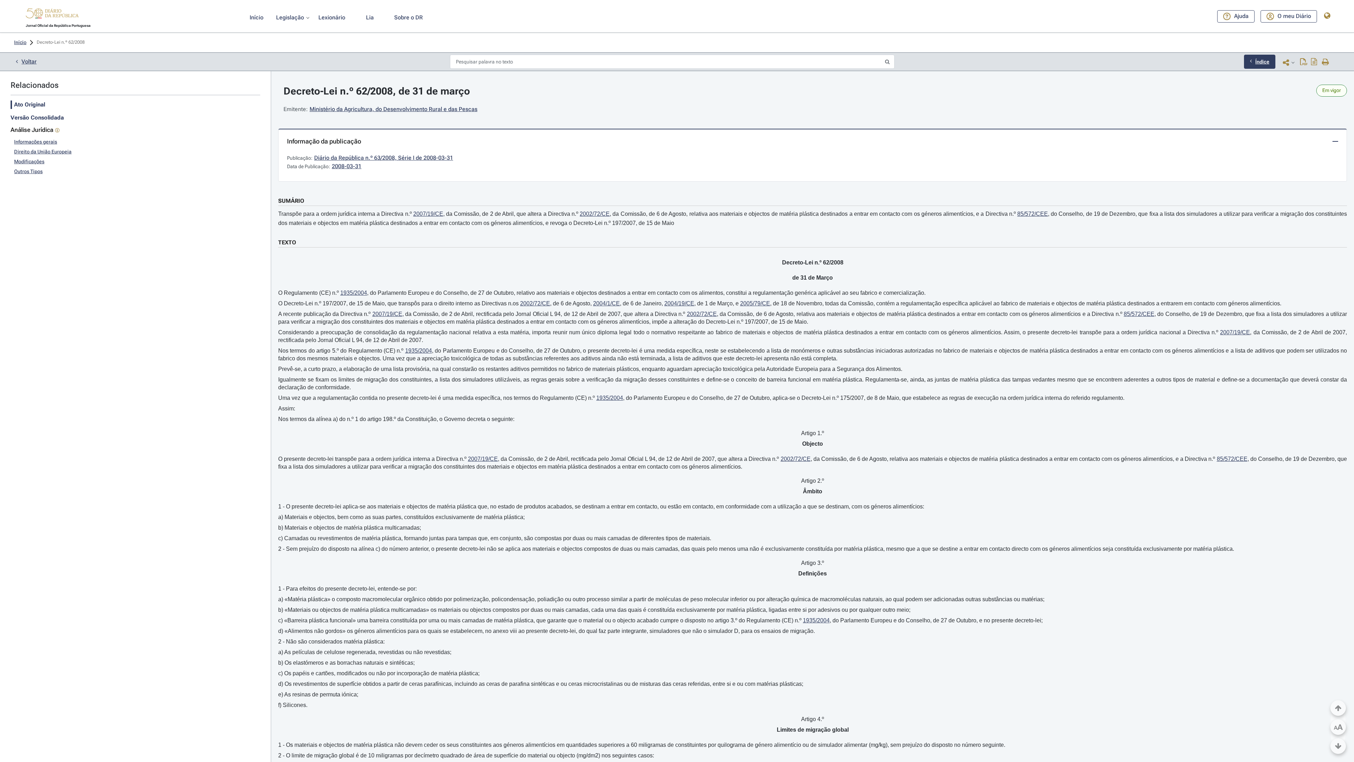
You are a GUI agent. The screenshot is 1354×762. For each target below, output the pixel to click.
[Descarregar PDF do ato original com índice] (1314, 62)
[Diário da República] (52, 15)
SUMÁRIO (291, 200)
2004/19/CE (679, 303)
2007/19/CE (428, 214)
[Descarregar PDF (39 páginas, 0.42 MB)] (1303, 62)
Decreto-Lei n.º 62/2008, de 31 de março (376, 91)
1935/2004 (353, 293)
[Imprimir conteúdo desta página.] (1325, 62)
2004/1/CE (606, 303)
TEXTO (287, 242)
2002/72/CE (595, 214)
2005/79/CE (755, 303)
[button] (52, 14)
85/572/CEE (1032, 214)
